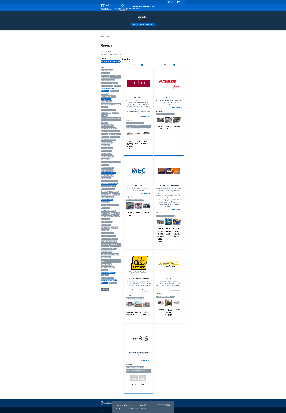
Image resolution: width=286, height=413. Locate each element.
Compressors (104, 107)
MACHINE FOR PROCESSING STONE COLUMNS (168, 231)
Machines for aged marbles (107, 167)
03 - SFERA (177, 309)
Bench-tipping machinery (107, 86)
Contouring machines (106, 112)
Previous (124, 139)
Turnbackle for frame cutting (107, 267)
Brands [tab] (139, 65)
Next (152, 139)
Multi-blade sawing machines (108, 189)
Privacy (159, 404)
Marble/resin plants (105, 178)
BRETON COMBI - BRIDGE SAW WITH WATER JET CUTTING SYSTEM (130, 144)
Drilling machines (116, 131)
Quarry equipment (105, 213)
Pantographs (104, 191)
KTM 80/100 (177, 126)
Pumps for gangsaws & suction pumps (110, 205)
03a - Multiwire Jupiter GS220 (146, 312)
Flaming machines (105, 145)
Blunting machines (114, 91)
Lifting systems (104, 165)
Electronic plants (105, 136)
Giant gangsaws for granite (107, 156)
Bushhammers (104, 93)
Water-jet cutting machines (107, 278)
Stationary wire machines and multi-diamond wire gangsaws (109, 245)
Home (102, 36)
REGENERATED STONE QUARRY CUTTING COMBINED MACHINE (176, 232)
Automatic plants (105, 73)
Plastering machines (113, 191)
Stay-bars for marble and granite (108, 249)
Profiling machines (105, 202)
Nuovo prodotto (134, 385)
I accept (168, 405)
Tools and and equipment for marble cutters (109, 260)
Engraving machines (115, 136)
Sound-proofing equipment (107, 233)
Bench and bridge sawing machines (109, 83)
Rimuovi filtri (105, 289)
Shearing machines (105, 227)
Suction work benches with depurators (110, 254)
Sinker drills (114, 227)
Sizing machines (105, 230)
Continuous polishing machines (108, 110)
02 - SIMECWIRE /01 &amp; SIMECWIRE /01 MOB (168, 312)
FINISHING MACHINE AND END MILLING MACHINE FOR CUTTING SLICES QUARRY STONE (160, 234)
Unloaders (104, 270)
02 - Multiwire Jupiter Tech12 (138, 312)
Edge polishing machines (114, 134)
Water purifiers (104, 275)
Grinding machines (105, 159)
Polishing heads (115, 194)
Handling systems (138, 213)
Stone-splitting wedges (106, 251)
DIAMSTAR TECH (168, 127)
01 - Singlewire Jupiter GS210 (130, 312)
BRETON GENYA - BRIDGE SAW (146, 141)
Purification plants (105, 208)
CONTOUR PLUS (160, 127)
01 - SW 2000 (160, 309)
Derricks (104, 122)
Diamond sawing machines (107, 125)
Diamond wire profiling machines (108, 128)
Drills (104, 134)
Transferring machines (106, 264)
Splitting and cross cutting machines (109, 238)
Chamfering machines (106, 104)
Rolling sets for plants (106, 216)
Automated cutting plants (107, 70)
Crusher (104, 115)
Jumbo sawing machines (106, 162)
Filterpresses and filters (106, 142)
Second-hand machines (106, 222)
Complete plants (116, 104)
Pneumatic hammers (106, 194)
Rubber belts (116, 216)
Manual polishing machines (107, 175)
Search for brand (106, 51)
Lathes (116, 162)
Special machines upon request (108, 236)
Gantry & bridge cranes (106, 153)
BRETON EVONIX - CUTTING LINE (138, 141)
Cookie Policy (166, 404)
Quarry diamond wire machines (108, 210)
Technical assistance (105, 257)
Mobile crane (115, 181)
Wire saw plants (112, 283)
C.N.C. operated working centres (108, 96)
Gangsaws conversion (106, 151)
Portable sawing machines (107, 197)
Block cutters (117, 86)
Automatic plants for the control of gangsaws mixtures (109, 76)
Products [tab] (171, 65)
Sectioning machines (106, 224)
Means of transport (105, 181)
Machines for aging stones (107, 170)
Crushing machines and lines (130, 213)
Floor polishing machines (106, 148)
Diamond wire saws (105, 131)
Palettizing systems (146, 213)
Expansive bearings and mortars (108, 139)
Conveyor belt (115, 112)
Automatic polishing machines (108, 80)
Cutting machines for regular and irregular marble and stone (110, 119)
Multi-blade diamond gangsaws (108, 186)
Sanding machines (105, 219)
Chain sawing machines (106, 101)
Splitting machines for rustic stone (109, 241)
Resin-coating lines (115, 213)
